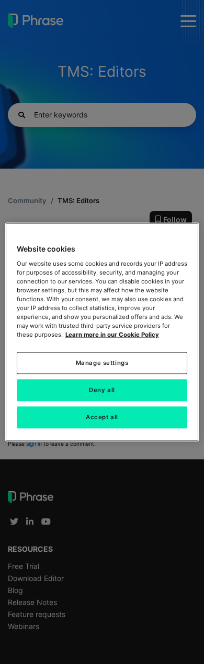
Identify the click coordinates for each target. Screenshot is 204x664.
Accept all (102, 417)
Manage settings (102, 362)
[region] (102, 332)
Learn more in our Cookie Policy (112, 334)
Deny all (102, 390)
